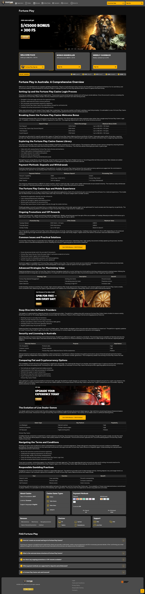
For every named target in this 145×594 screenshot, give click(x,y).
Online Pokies (47, 3)
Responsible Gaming (77, 587)
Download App (112, 3)
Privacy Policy (76, 585)
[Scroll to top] (142, 591)
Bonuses (38, 3)
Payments (56, 3)
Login (73, 580)
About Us (75, 3)
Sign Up (128, 3)
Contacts (65, 3)
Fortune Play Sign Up (31, 67)
